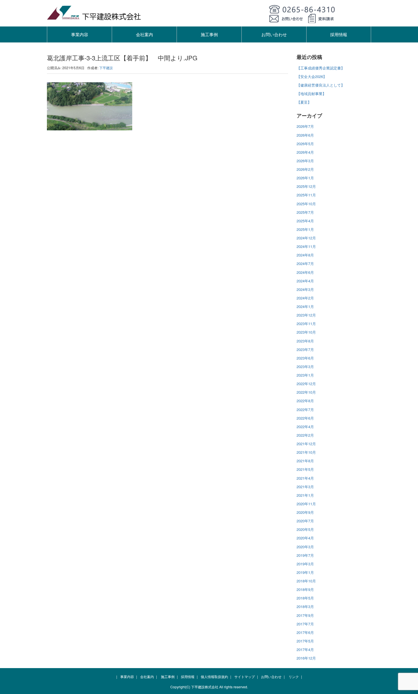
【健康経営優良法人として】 (321, 85)
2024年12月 (306, 238)
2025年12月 (306, 186)
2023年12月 (306, 315)
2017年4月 (305, 649)
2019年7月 (305, 555)
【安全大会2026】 (312, 76)
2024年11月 (306, 246)
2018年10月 (306, 581)
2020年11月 (306, 503)
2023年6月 (305, 358)
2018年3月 (305, 606)
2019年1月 (305, 572)
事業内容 (79, 34)
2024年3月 (305, 289)
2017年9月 (305, 615)
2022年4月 (305, 426)
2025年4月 (305, 220)
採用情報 (338, 34)
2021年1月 (305, 495)
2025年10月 (306, 203)
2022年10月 (306, 392)
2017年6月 (305, 632)
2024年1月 (305, 306)
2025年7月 (305, 212)
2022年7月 (305, 409)
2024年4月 (305, 281)
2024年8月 (305, 255)
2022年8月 (305, 400)
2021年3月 (305, 486)
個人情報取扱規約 (214, 676)
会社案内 (144, 34)
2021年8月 (305, 460)
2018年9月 (305, 589)
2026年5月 (305, 143)
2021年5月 (305, 469)
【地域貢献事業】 (311, 93)
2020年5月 (305, 529)
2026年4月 (305, 152)
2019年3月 (305, 563)
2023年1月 (305, 375)
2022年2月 (305, 435)
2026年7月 (305, 126)
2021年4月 (305, 478)
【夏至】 (304, 102)
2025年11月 (306, 195)
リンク (294, 676)
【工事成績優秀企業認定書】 (321, 68)
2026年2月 (305, 169)
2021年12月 (306, 443)
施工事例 (209, 34)
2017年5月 (305, 641)
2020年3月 (305, 546)
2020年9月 (305, 512)
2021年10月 (306, 452)
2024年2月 (305, 298)
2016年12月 (306, 658)
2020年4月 (305, 538)
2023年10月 (306, 332)
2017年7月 (305, 624)
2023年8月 (305, 341)
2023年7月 (305, 349)
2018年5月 (305, 598)
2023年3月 (305, 366)
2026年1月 (305, 177)
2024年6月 (305, 272)
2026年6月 (305, 135)
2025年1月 (305, 229)
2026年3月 (305, 160)
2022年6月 (305, 418)
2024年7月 (305, 263)
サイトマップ (244, 676)
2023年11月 (306, 323)
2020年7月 (305, 520)
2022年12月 (306, 383)
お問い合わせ (274, 34)
